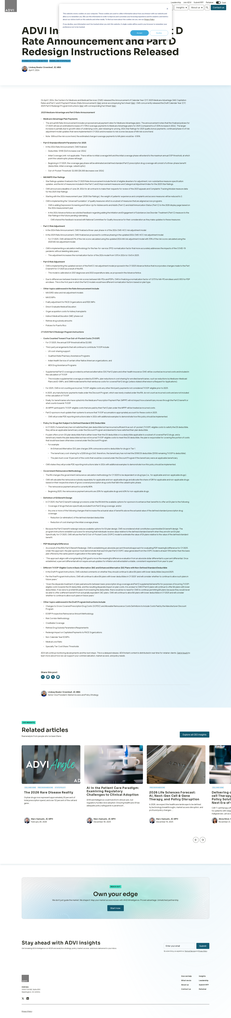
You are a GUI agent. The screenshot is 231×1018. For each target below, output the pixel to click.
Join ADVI (187, 2)
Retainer (210, 2)
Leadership (176, 2)
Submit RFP (199, 2)
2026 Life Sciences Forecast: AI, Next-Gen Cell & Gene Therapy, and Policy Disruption (174, 796)
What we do (186, 980)
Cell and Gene (30, 788)
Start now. (115, 908)
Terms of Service (190, 951)
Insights (180, 7)
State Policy (60, 788)
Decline (159, 33)
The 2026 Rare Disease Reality (48, 792)
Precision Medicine (45, 788)
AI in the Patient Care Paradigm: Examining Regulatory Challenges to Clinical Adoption (113, 791)
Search (207, 7)
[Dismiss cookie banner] (167, 9)
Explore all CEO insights (194, 734)
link (99, 103)
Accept (139, 33)
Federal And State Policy (60, 61)
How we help (186, 976)
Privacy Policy (149, 19)
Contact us (218, 7)
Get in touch (182, 653)
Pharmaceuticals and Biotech (35, 61)
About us (195, 7)
